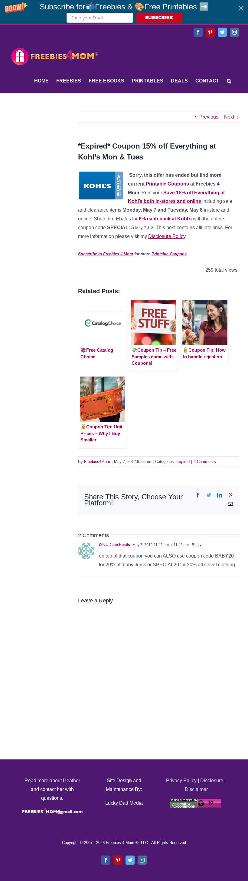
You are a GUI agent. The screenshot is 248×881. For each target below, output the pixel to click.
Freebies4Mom (97, 461)
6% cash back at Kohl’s (165, 218)
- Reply (195, 545)
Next (229, 116)
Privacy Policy (181, 780)
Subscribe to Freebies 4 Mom (105, 254)
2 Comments (205, 461)
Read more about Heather (52, 780)
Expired (183, 461)
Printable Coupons (168, 183)
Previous (208, 116)
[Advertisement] (54, 149)
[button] (124, 12)
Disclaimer (196, 789)
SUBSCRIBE (159, 17)
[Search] (229, 81)
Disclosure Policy (166, 236)
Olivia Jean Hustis (114, 545)
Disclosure (211, 780)
